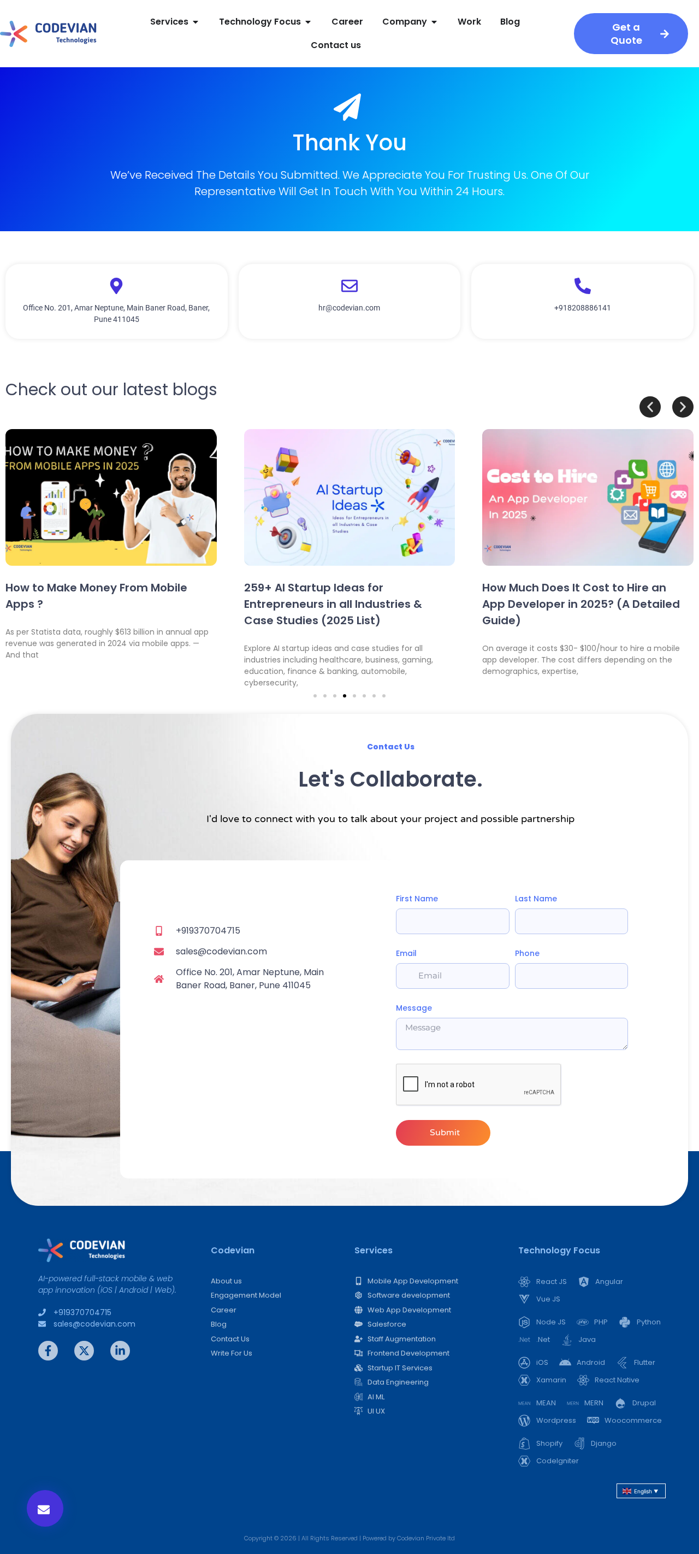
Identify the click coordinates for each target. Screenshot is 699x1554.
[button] (45, 1508)
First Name (417, 898)
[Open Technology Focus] (308, 21)
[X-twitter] (84, 1351)
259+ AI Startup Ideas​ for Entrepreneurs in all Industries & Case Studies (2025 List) (333, 604)
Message (414, 1007)
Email (406, 953)
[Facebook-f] (48, 1351)
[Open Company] (434, 21)
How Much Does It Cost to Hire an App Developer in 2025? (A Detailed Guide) (581, 604)
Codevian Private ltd (426, 1538)
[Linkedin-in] (120, 1351)
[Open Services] (195, 21)
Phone (527, 953)
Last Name (536, 898)
